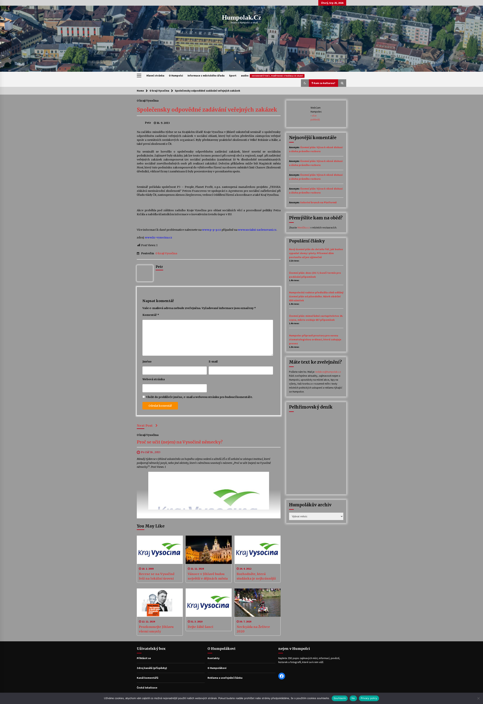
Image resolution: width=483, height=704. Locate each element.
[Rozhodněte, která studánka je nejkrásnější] (258, 550)
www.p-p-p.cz (211, 229)
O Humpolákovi (217, 668)
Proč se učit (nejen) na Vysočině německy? (180, 442)
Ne (353, 698)
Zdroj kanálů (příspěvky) (152, 668)
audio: (272, 75)
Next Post (145, 425)
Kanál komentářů (147, 677)
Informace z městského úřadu (206, 75)
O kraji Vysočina (147, 100)
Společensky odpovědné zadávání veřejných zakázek (207, 109)
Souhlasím (340, 698)
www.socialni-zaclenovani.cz (257, 229)
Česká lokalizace (147, 687)
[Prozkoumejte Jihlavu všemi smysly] (160, 602)
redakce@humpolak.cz (328, 371)
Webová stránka (153, 379)
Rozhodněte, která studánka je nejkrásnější (256, 576)
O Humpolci (176, 75)
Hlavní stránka (155, 75)
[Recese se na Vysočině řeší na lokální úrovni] (160, 550)
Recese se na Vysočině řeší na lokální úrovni (157, 576)
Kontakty (213, 658)
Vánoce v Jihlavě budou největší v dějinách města (208, 576)
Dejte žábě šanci (200, 627)
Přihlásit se (144, 658)
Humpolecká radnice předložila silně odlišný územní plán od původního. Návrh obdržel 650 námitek (316, 296)
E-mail (213, 361)
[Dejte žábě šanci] (209, 602)
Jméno (147, 361)
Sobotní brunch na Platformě (318, 202)
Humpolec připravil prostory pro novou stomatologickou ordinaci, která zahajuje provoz (315, 339)
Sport (232, 75)
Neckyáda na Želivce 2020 (253, 629)
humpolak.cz (241, 17)
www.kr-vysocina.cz (158, 237)
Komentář (150, 315)
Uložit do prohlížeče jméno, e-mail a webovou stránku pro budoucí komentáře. (199, 397)
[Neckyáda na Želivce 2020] (258, 602)
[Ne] (478, 698)
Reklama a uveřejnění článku (225, 677)
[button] (305, 83)
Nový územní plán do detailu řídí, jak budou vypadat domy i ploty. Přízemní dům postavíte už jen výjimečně (316, 253)
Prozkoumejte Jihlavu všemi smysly (156, 629)
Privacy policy (369, 698)
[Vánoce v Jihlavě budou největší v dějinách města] (209, 550)
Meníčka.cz (304, 227)
